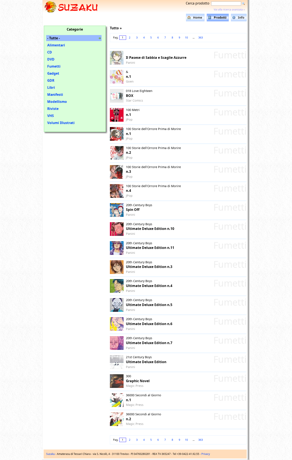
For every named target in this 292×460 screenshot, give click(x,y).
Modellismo (57, 101)
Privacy (205, 454)
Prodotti (220, 17)
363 (200, 37)
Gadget (53, 73)
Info (241, 17)
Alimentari (56, 45)
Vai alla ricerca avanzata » (229, 9)
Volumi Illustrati (61, 122)
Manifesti (55, 94)
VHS (50, 115)
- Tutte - (53, 38)
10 (186, 37)
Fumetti (53, 66)
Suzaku (50, 454)
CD (49, 52)
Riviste (53, 108)
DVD (51, 59)
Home (197, 17)
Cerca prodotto (197, 3)
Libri (51, 87)
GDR (50, 80)
